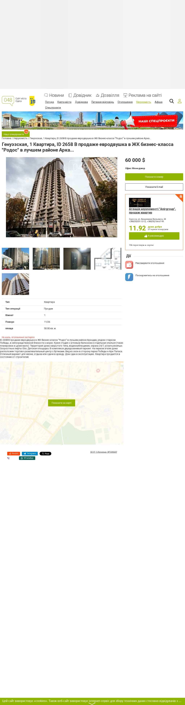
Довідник (82, 95)
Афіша (158, 102)
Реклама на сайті (145, 95)
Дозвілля (110, 95)
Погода (49, 102)
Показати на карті (62, 403)
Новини (56, 95)
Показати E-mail (154, 187)
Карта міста (64, 102)
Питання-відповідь (102, 102)
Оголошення (125, 102)
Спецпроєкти (53, 107)
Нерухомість (143, 102)
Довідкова (81, 102)
